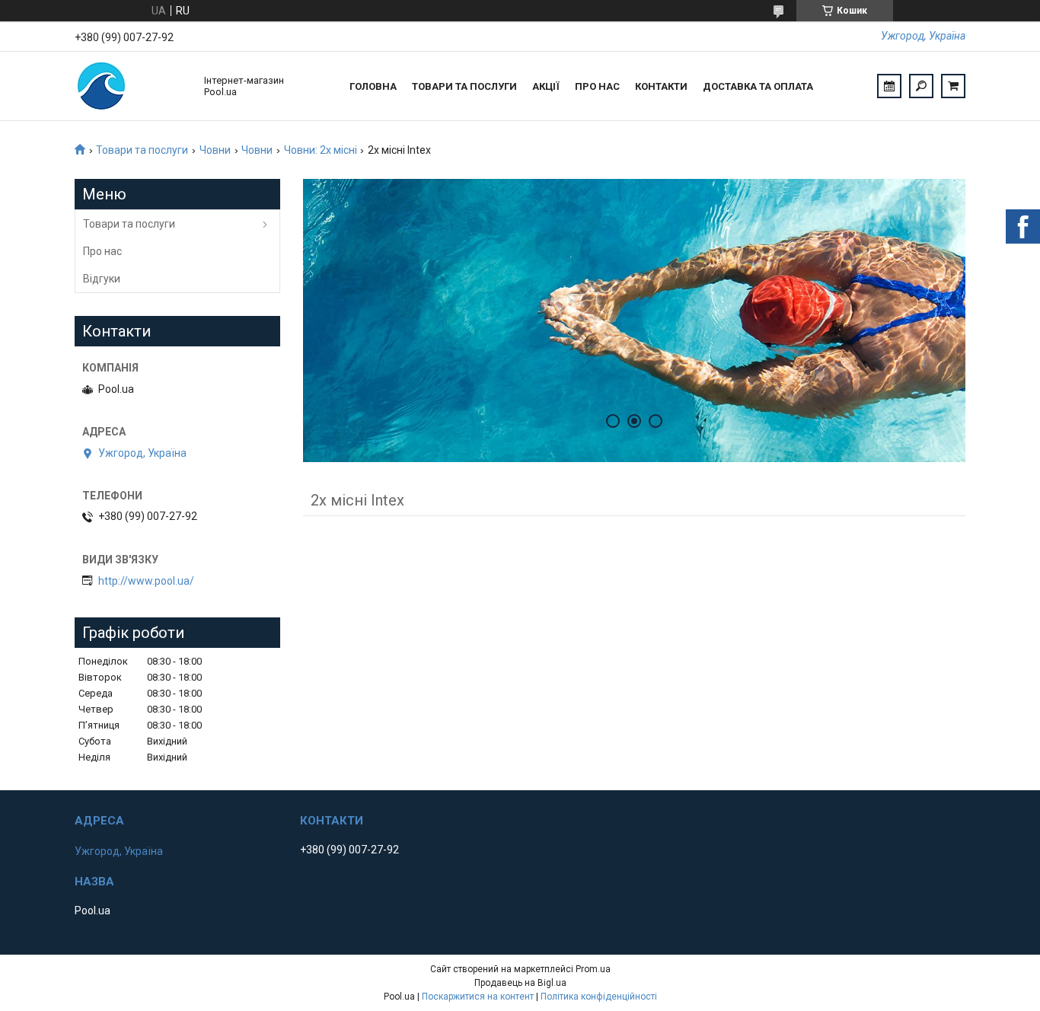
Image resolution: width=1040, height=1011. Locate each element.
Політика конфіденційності (599, 996)
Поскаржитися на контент (478, 996)
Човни (215, 150)
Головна (373, 86)
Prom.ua (593, 969)
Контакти (661, 86)
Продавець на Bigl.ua (520, 983)
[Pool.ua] (132, 86)
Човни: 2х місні (320, 150)
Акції (546, 86)
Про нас (597, 86)
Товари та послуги (464, 86)
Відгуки (101, 279)
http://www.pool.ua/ (146, 581)
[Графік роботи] (889, 86)
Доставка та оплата (758, 86)
